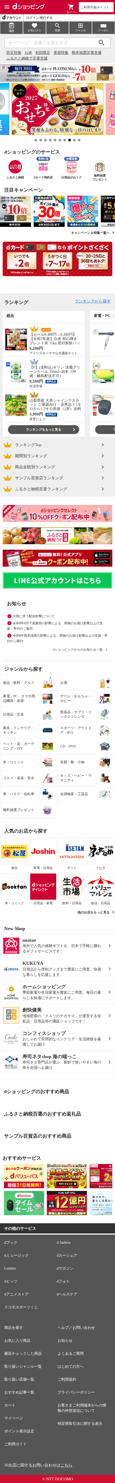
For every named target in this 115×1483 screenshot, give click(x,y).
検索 (101, 43)
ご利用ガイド (15, 1444)
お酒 (63, 683)
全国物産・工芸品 (74, 794)
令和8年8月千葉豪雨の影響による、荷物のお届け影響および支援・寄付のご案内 (55, 625)
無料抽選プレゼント (18, 810)
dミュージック (16, 1255)
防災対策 (13, 53)
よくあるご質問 (70, 1354)
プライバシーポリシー (76, 1392)
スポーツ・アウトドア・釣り (75, 730)
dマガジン (65, 1268)
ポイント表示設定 (19, 1431)
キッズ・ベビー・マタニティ (75, 778)
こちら (66, 1465)
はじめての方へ (70, 1366)
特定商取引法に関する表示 (79, 1424)
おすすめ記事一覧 (19, 1392)
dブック (10, 1243)
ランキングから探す (93, 301)
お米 (28, 53)
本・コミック (13, 762)
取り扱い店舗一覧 (19, 1379)
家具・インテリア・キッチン (18, 730)
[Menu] (7, 7)
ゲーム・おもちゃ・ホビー (75, 698)
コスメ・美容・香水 (18, 778)
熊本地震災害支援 (87, 53)
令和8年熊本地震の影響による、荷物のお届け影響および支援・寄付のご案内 (57, 638)
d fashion (64, 1243)
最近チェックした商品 (23, 1354)
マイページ (13, 1418)
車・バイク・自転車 (18, 794)
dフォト (63, 1281)
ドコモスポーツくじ (21, 1307)
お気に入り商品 (17, 1341)
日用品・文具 (13, 714)
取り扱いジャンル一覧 (23, 1366)
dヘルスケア (67, 1294)
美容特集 (60, 53)
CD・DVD (68, 746)
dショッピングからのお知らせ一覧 (78, 649)
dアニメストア (16, 1294)
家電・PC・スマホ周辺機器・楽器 (19, 698)
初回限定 (42, 53)
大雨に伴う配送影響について (34, 616)
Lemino (10, 1268)
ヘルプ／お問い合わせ (76, 1328)
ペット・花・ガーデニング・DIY (18, 746)
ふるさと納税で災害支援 (27, 58)
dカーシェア (67, 1255)
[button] (71, 7)
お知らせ (64, 1341)
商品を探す (13, 1328)
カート (10, 1405)
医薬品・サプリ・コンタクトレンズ (75, 714)
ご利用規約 (66, 1379)
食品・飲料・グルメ (18, 683)
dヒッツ (10, 1281)
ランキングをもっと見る (43, 429)
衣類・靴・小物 (72, 762)
